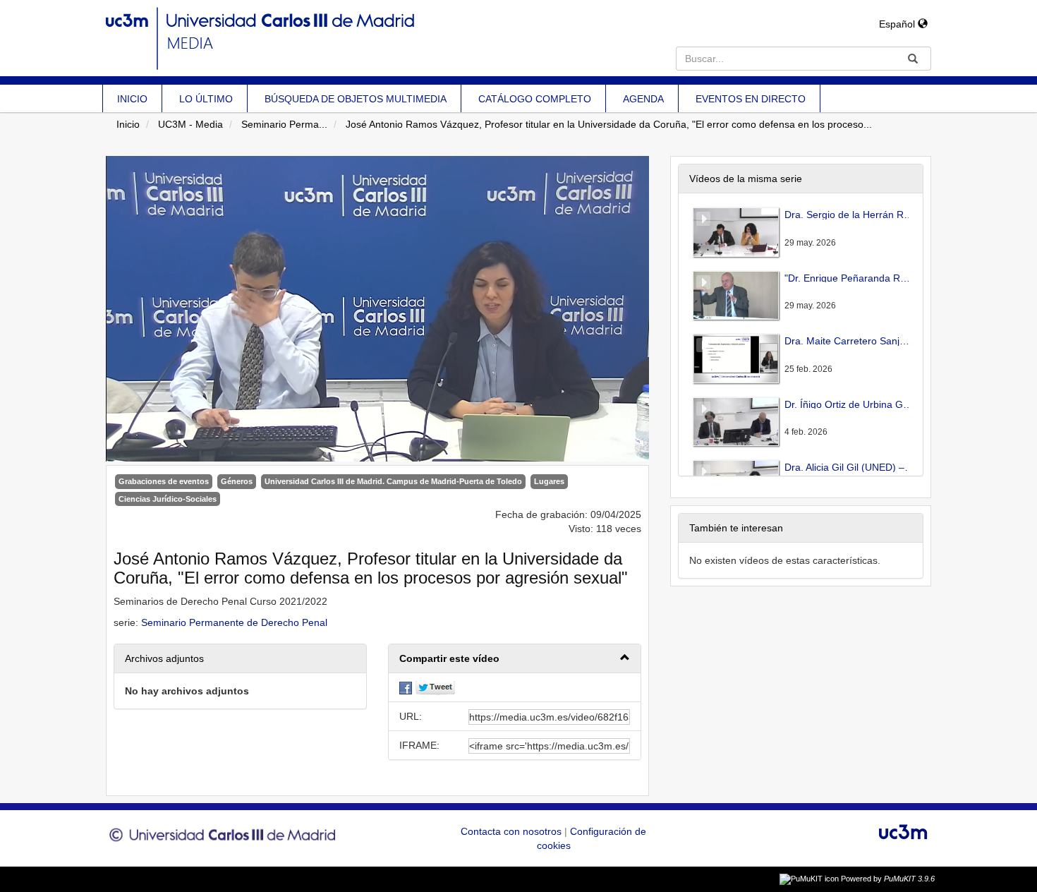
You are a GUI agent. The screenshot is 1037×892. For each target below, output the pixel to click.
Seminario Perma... (284, 124)
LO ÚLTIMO (206, 98)
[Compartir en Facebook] (405, 687)
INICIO (132, 98)
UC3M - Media (190, 124)
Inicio (128, 124)
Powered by (888, 878)
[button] (515, 658)
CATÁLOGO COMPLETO (534, 98)
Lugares (549, 481)
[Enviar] (913, 58)
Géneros (237, 481)
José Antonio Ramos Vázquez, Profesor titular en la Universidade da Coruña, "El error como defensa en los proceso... (609, 124)
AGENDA (643, 98)
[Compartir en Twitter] (435, 687)
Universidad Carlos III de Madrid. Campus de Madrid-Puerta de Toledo (393, 481)
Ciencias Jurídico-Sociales (168, 499)
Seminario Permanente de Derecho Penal (234, 622)
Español (898, 24)
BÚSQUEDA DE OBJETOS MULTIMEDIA (356, 98)
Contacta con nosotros (512, 831)
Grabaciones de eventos (164, 481)
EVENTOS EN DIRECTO (751, 98)
